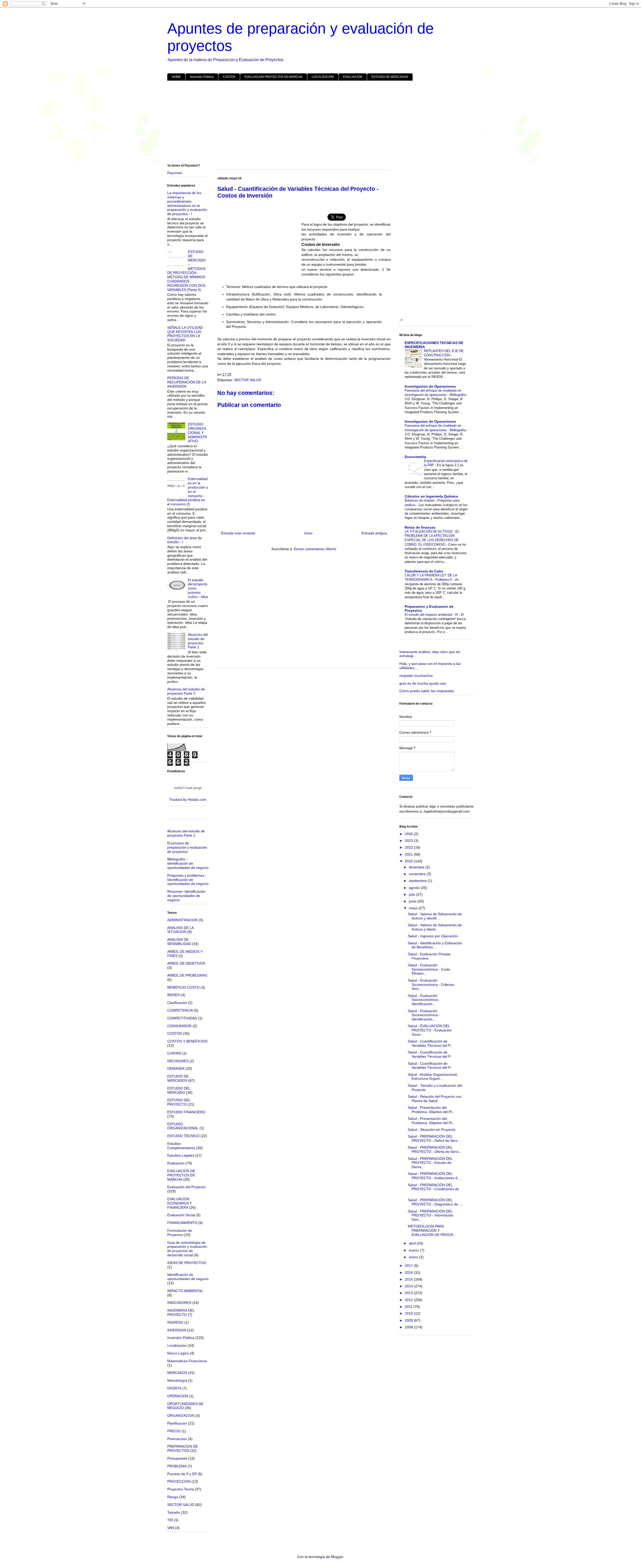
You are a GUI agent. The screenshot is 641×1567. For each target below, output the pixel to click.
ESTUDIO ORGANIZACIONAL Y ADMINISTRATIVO (197, 432)
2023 (409, 841)
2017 (409, 1266)
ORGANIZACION (180, 1416)
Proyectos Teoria (180, 1489)
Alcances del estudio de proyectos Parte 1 (198, 641)
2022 (409, 847)
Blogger (337, 1557)
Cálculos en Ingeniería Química (431, 496)
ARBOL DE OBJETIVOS (186, 963)
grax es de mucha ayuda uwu (422, 683)
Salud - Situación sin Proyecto (431, 1130)
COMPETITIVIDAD (182, 1018)
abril (413, 1243)
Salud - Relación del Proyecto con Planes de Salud (434, 1098)
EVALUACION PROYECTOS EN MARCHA (273, 77)
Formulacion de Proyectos (179, 1232)
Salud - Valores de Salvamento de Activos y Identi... (435, 927)
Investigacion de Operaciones (430, 386)
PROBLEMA (177, 1466)
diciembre (417, 867)
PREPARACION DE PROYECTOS (182, 1448)
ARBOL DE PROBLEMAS (187, 975)
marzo (414, 1250)
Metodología (177, 1380)
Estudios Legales (180, 1155)
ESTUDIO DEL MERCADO (178, 1090)
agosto (415, 888)
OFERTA (174, 1388)
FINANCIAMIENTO (182, 1223)
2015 (409, 1279)
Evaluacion (176, 1163)
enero (414, 1257)
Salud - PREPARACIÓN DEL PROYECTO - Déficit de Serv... (434, 1138)
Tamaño (173, 1512)
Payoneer (175, 173)
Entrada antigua (374, 533)
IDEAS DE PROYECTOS (186, 1263)
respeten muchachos (416, 676)
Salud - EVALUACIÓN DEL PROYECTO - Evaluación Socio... (430, 1030)
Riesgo (172, 1497)
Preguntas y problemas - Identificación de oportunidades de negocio (188, 879)
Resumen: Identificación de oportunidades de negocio (186, 895)
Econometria (415, 457)
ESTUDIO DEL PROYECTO (178, 1102)
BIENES (173, 995)
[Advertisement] (317, 123)
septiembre (418, 881)
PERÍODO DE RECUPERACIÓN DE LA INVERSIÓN (186, 382)
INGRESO (175, 1322)
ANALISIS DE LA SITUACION (180, 930)
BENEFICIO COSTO (183, 987)
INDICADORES (179, 1303)
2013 (409, 1293)
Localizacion (177, 1345)
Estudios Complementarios (181, 1146)
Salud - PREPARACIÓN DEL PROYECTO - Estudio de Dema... (430, 1163)
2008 (409, 1327)
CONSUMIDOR (179, 1026)
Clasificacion (177, 1003)
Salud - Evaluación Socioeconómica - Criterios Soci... (431, 984)
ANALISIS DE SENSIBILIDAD (179, 941)
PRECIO (174, 1431)
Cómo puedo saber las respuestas (426, 691)
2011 (409, 1307)
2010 (409, 1313)
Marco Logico (178, 1353)
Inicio (308, 533)
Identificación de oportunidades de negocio (188, 1277)
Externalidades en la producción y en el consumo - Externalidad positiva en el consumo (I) (187, 491)
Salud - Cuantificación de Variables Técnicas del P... (430, 1043)
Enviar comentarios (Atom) (315, 549)
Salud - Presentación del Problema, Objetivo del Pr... (431, 1110)
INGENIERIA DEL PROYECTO (181, 1312)
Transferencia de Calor (424, 571)
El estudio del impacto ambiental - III (432, 614)
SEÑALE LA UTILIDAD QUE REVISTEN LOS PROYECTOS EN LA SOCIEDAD (185, 334)
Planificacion (177, 1423)
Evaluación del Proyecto (186, 1187)
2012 (409, 1300)
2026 (409, 834)
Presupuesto (177, 1458)
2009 (409, 1320)
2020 (409, 861)
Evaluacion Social (181, 1215)
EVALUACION (352, 77)
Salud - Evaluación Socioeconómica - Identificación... (424, 1000)
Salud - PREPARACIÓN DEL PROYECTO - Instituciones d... (434, 1176)
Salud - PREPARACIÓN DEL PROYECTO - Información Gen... (430, 1215)
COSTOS (229, 77)
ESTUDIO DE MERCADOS (390, 77)
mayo (414, 908)
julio (412, 894)
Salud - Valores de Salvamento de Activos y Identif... (435, 916)
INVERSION (176, 1330)
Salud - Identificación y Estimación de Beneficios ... (435, 945)
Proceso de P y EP (182, 1474)
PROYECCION (179, 1481)
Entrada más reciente (238, 533)
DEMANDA (176, 1068)
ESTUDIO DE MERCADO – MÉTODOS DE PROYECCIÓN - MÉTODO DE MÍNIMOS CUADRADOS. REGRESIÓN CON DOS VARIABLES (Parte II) (186, 270)
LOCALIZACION (323, 77)
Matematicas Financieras (187, 1361)
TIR (170, 1520)
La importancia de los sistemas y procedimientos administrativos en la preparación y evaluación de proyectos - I (187, 203)
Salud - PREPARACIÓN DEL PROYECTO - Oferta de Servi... (434, 1149)
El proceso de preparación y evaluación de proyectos (187, 847)
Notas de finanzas (420, 527)
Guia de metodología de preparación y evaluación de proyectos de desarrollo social (187, 1248)
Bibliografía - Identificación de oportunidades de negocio (188, 863)
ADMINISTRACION (182, 920)
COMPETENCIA (180, 1010)
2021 (409, 854)
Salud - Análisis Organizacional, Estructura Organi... (433, 1076)
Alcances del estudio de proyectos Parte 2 (186, 691)
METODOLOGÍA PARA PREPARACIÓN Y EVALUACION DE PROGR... (432, 1230)
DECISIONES (178, 1061)
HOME (176, 77)
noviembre (418, 874)
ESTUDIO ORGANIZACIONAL (183, 1126)
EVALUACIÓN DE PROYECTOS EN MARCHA (181, 1175)
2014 (409, 1286)
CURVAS (174, 1053)
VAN (170, 1528)
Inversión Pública (202, 77)
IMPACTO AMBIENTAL (185, 1291)
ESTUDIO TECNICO (183, 1136)
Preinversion (177, 1439)
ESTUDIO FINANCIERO (186, 1112)
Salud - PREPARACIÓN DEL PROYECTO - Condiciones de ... (433, 1189)
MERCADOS (177, 1373)
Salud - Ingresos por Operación (433, 936)
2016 (409, 1273)
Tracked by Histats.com (187, 800)
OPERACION (177, 1396)
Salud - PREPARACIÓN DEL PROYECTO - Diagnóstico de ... (435, 1202)
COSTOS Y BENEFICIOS (187, 1041)
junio (413, 901)
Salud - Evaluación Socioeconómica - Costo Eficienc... (429, 969)
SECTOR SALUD (247, 380)
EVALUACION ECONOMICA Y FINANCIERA (179, 1203)
